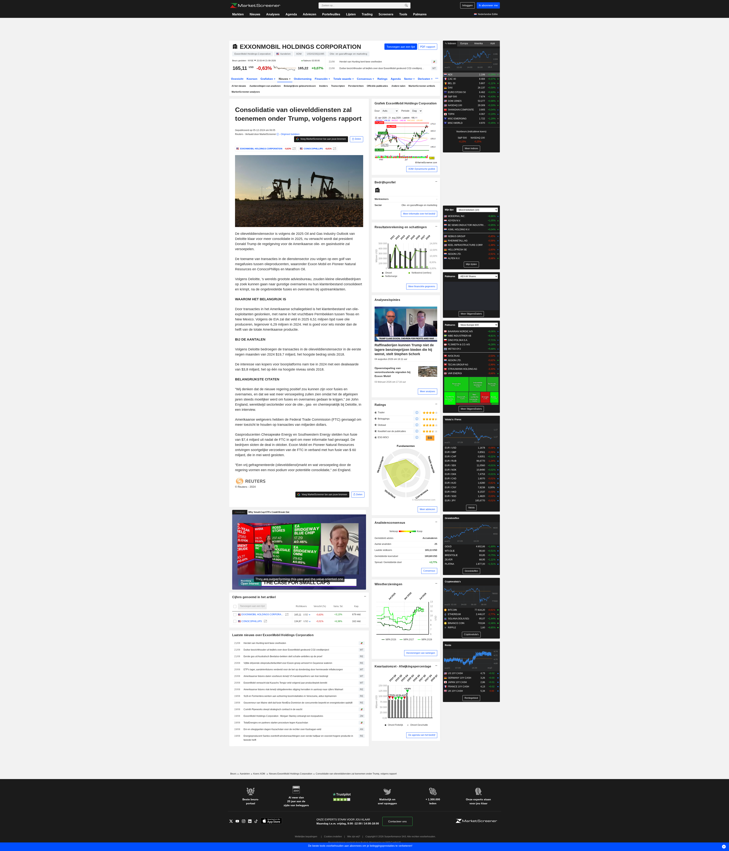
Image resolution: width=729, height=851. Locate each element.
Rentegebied (471, 698)
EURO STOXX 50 (457, 92)
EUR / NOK (450, 469)
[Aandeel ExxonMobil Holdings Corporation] (294, 148)
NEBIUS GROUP (456, 236)
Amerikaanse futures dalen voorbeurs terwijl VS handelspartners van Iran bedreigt (286, 676)
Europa (464, 43)
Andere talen (398, 86)
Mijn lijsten (471, 264)
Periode (405, 111)
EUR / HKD (450, 492)
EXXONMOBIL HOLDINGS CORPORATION (262, 614)
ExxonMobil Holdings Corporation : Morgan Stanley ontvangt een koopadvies (283, 716)
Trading (367, 14)
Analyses (273, 14)
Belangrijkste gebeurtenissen (300, 86)
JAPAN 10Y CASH (457, 682)
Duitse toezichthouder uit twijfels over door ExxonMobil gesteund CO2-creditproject (381, 68)
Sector (408, 78)
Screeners (386, 14)
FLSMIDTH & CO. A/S (459, 344)
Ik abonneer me (488, 5)
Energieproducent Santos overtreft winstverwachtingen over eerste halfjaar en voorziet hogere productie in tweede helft (298, 738)
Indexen (451, 43)
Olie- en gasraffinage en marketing (419, 205)
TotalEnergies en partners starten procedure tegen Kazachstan (276, 722)
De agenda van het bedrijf (421, 735)
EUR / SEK (450, 465)
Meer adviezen (427, 509)
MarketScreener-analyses (246, 92)
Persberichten (356, 86)
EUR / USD (450, 447)
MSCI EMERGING (457, 118)
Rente (448, 645)
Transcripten (338, 86)
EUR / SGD (450, 496)
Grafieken (267, 78)
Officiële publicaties (377, 86)
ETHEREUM (454, 614)
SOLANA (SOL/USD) (458, 618)
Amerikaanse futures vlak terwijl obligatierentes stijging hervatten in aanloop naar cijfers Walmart (293, 689)
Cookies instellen (333, 836)
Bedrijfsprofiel (385, 182)
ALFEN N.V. (454, 258)
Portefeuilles (331, 14)
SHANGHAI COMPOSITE (461, 109)
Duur (377, 111)
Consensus (364, 78)
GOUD (448, 546)
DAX (450, 87)
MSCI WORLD (455, 123)
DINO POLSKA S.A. (458, 340)
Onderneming (303, 78)
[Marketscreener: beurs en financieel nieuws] (255, 5)
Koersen (252, 78)
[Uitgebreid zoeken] (406, 5)
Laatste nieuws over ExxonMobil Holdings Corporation (273, 635)
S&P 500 (452, 96)
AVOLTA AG (454, 356)
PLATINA (449, 564)
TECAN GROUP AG (458, 364)
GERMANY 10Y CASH (459, 678)
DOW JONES (455, 101)
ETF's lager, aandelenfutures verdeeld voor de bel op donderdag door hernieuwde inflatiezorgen (293, 669)
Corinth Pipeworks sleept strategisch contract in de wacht (273, 709)
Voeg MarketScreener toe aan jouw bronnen (323, 139)
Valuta (471, 507)
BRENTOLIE (451, 555)
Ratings (382, 78)
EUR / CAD (450, 478)
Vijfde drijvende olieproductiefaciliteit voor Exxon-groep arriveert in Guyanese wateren (288, 663)
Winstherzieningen (388, 584)
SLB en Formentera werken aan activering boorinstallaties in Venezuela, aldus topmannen (290, 696)
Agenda (291, 14)
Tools (403, 14)
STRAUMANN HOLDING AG (462, 369)
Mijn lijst (449, 209)
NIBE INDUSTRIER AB (459, 335)
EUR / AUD (450, 483)
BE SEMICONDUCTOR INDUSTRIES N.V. (467, 225)
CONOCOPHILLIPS (251, 621)
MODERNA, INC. (456, 216)
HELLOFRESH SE (457, 249)
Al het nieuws (239, 86)
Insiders (323, 86)
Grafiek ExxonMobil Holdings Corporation (406, 103)
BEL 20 (451, 83)
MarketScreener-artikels (422, 86)
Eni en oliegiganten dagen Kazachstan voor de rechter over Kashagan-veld (282, 729)
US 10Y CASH (455, 673)
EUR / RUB (450, 461)
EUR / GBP (450, 452)
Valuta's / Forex (453, 419)
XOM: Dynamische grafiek (421, 169)
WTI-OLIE (450, 551)
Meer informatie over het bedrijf (419, 213)
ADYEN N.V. (454, 220)
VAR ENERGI (455, 373)
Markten (238, 14)
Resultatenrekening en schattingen (401, 227)
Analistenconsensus (390, 522)
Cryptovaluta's (453, 581)
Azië (492, 43)
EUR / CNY (450, 487)
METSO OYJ (454, 349)
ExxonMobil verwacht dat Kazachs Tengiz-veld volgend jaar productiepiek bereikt (285, 682)
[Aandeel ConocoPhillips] (334, 148)
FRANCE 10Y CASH (458, 686)
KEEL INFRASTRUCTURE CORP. (465, 245)
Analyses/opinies (387, 299)
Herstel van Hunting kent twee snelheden (360, 61)
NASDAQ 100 (455, 105)
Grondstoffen (452, 518)
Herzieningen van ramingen (420, 653)
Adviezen (309, 14)
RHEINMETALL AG (457, 240)
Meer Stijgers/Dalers (471, 313)
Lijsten (351, 14)
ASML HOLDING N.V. (459, 229)
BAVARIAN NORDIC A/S (460, 331)
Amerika (478, 43)
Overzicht (237, 78)
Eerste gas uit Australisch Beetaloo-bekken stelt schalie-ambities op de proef (283, 656)
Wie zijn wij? (353, 836)
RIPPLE (452, 627)
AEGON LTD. (454, 254)
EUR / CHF (450, 456)
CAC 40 (452, 79)
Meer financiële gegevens (421, 286)
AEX (450, 74)
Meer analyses (427, 391)
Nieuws (255, 14)
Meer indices (471, 148)
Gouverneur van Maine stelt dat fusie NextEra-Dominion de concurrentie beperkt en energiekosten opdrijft (298, 702)
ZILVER (449, 559)
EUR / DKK (450, 474)
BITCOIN (452, 610)
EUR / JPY (450, 500)
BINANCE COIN (456, 623)
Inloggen (467, 5)
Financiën (321, 78)
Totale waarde (342, 78)
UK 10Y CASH (455, 691)
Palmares (420, 14)
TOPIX (451, 114)
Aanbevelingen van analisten (265, 86)
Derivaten (424, 78)
